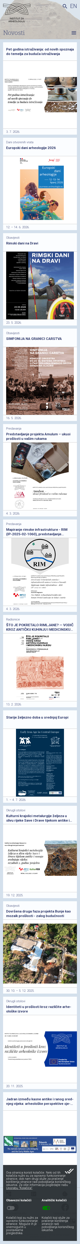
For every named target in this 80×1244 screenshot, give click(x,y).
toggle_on (46, 1208)
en (73, 6)
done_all (69, 1171)
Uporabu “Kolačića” (19, 1188)
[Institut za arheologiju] (23, 13)
